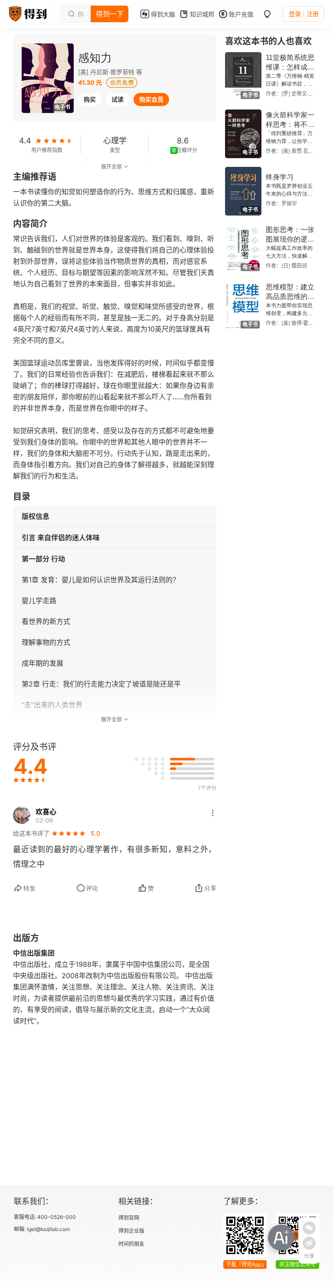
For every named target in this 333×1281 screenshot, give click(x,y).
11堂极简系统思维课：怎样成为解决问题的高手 (290, 67)
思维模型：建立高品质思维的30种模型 (290, 296)
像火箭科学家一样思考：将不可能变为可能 (290, 124)
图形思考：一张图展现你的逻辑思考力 (290, 239)
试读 (117, 99)
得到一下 (110, 14)
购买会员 (151, 99)
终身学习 (280, 177)
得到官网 (128, 1218)
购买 (90, 99)
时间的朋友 (131, 1244)
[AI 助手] (281, 1238)
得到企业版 (131, 1231)
